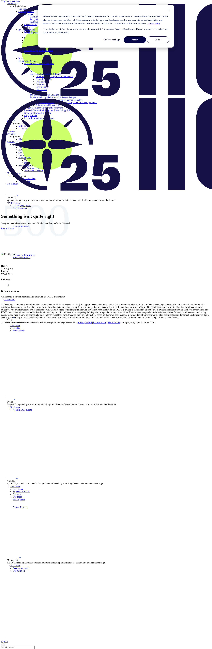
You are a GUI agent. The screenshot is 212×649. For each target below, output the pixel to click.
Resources (11, 396)
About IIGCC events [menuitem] (22, 410)
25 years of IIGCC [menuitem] (21, 491)
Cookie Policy (154, 23)
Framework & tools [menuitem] (27, 61)
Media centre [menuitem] (19, 330)
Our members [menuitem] (19, 571)
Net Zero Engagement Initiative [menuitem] (38, 50)
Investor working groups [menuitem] (24, 255)
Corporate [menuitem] (28, 14)
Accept (135, 39)
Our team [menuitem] (17, 494)
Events (10, 399)
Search (4, 647)
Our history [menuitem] (18, 489)
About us (11, 478)
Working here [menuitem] (24, 157)
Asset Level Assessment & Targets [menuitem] (45, 74)
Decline (158, 39)
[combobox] (21, 647)
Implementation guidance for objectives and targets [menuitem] (53, 97)
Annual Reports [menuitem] (25, 165)
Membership (13, 557)
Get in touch (12, 636)
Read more (15, 325)
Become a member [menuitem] (21, 568)
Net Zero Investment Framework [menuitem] (39, 63)
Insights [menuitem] (16, 328)
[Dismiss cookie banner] (168, 11)
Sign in (4, 641)
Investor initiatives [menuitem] (26, 29)
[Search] (3, 644)
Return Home (7, 228)
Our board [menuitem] (17, 497)
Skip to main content (10, 1)
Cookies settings (111, 39)
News (10, 317)
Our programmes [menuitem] (26, 11)
